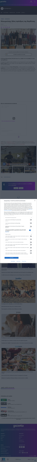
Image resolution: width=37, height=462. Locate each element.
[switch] (30, 219)
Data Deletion (13, 261)
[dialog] (18, 231)
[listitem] (18, 217)
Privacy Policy (24, 261)
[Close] (35, 201)
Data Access (18, 261)
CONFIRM (11, 257)
